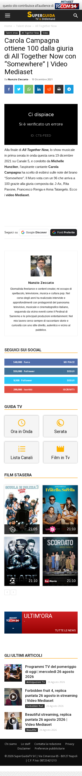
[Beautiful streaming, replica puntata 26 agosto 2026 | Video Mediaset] (13, 720)
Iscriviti (69, 389)
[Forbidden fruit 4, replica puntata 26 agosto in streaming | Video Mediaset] (13, 697)
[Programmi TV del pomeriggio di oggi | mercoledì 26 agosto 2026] (13, 673)
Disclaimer (24, 748)
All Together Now (46, 26)
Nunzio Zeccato (18, 79)
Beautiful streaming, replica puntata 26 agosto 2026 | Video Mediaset (48, 719)
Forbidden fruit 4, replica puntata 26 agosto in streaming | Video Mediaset (51, 695)
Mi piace (69, 362)
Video (45, 32)
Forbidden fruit (34, 705)
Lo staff (25, 744)
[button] (76, 16)
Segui (71, 371)
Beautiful (31, 729)
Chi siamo (11, 744)
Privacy (69, 744)
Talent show (23, 26)
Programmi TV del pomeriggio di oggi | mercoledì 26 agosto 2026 (50, 671)
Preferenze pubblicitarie (50, 748)
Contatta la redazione (47, 744)
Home (8, 26)
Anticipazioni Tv (35, 682)
